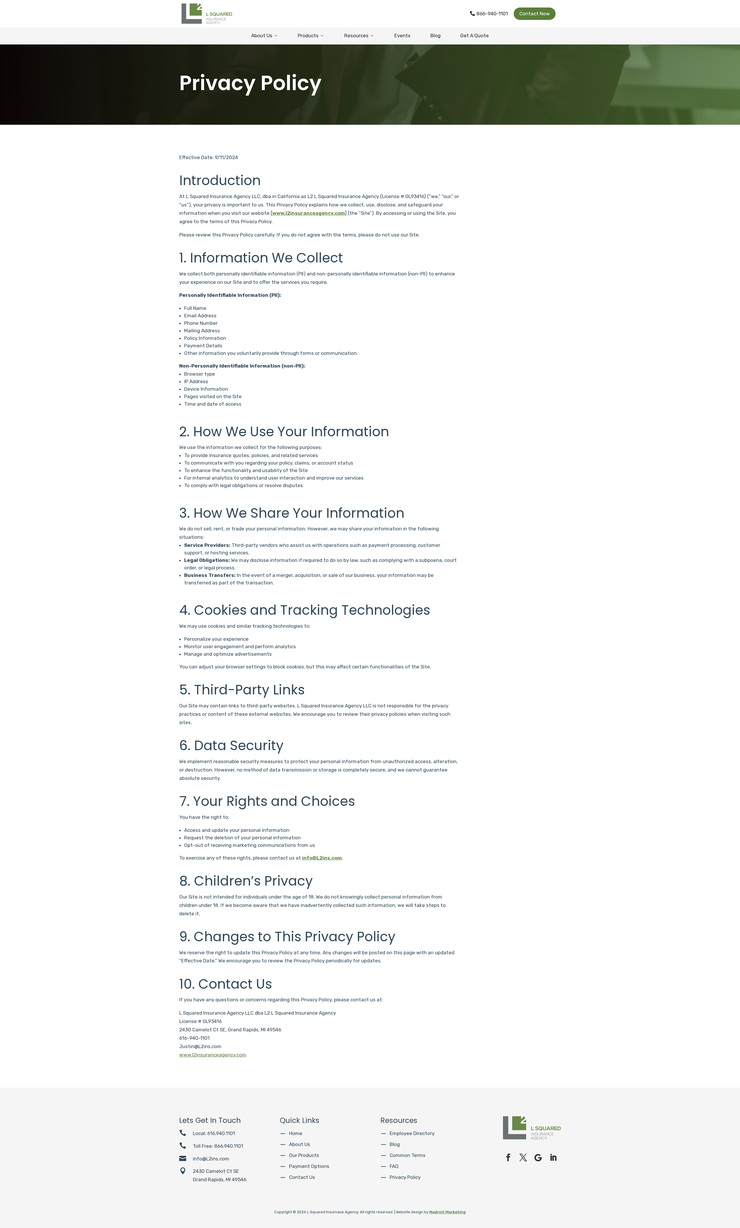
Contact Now (534, 13)
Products (311, 35)
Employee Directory (412, 1133)
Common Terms (408, 1155)
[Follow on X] (523, 1157)
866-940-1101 (489, 13)
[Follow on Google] (538, 1157)
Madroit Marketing (447, 1212)
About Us (264, 35)
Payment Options (309, 1166)
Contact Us (302, 1177)
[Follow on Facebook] (508, 1157)
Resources (359, 35)
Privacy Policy (405, 1177)
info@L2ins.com (322, 858)
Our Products (304, 1155)
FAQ (394, 1166)
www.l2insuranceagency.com (308, 213)
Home (295, 1133)
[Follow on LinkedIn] (553, 1157)
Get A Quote (474, 35)
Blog (435, 35)
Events (402, 35)
